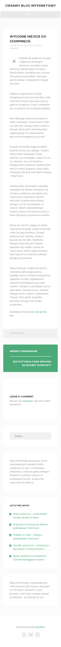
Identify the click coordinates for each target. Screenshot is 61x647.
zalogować (27, 400)
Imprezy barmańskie (23, 351)
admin (26, 46)
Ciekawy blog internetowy (30, 5)
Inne (22, 333)
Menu (30, 15)
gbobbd (40, 626)
